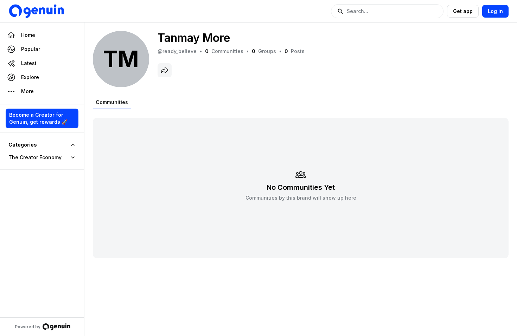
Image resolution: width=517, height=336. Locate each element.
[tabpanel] (301, 183)
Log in (495, 11)
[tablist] (112, 102)
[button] (387, 11)
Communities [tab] (112, 102)
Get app (463, 11)
